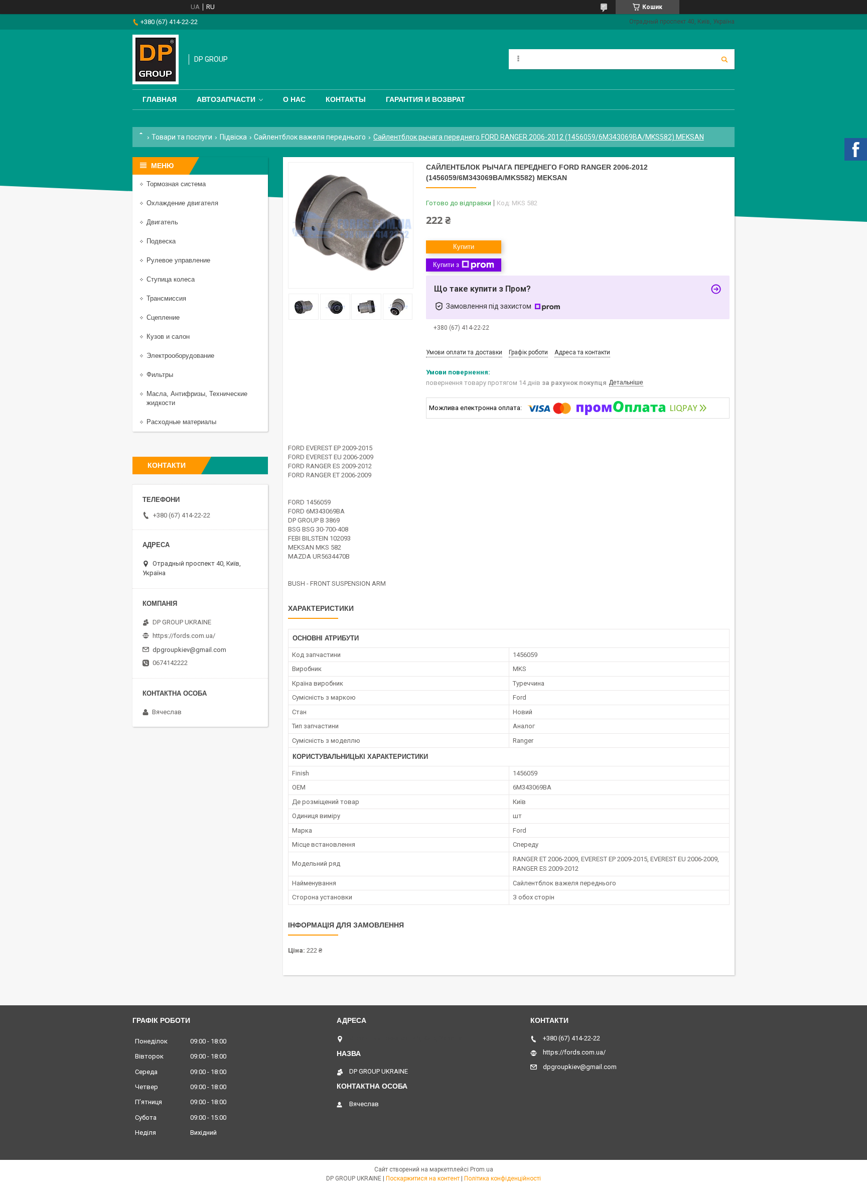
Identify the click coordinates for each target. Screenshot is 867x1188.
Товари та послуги (182, 137)
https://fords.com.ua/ (184, 635)
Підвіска (233, 137)
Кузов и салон (168, 336)
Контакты (346, 99)
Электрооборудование (180, 355)
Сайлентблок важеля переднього (310, 137)
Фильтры (160, 374)
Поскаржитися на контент (423, 1178)
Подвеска (161, 241)
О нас (294, 99)
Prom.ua (481, 1169)
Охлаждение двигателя (182, 203)
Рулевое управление (178, 260)
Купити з (446, 265)
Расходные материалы (181, 422)
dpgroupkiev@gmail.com (189, 649)
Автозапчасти (226, 99)
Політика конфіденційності (502, 1178)
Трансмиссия (166, 298)
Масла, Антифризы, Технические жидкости (197, 398)
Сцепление (163, 317)
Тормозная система (176, 184)
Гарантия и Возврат (425, 99)
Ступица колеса (171, 279)
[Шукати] (724, 59)
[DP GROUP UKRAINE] (155, 59)
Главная (159, 99)
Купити (463, 246)
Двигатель (162, 222)
